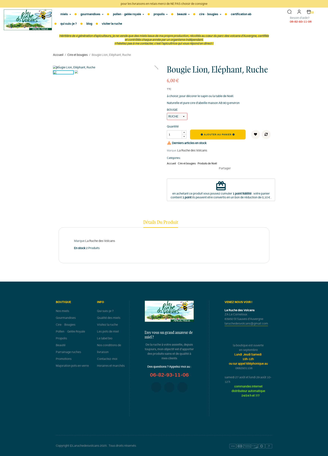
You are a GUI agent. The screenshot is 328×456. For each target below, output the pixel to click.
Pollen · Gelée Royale (70, 331)
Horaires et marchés (111, 365)
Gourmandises (66, 317)
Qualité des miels (108, 317)
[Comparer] (266, 134)
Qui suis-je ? (105, 311)
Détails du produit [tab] (160, 222)
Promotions (64, 358)
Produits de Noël (207, 163)
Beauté (60, 345)
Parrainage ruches (68, 352)
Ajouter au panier (218, 134)
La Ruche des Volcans (192, 150)
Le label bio (104, 338)
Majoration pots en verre (72, 365)
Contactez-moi (107, 358)
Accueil (171, 163)
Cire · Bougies (65, 324)
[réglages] (299, 13)
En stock (79, 248)
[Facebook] (156, 387)
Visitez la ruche (107, 324)
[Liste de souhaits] (255, 134)
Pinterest (247, 168)
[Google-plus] (169, 387)
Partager (235, 168)
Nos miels (62, 311)
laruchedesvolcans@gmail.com (246, 323)
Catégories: (174, 158)
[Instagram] (182, 387)
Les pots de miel (108, 331)
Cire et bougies (187, 163)
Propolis (61, 338)
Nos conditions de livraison (109, 349)
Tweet (241, 168)
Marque (79, 240)
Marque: (172, 150)
